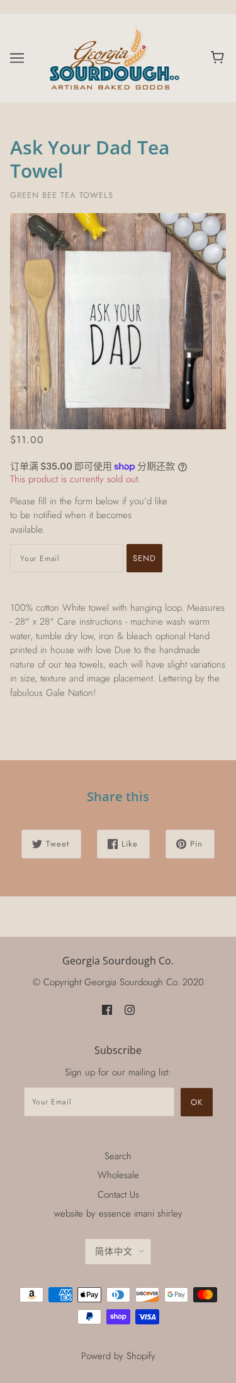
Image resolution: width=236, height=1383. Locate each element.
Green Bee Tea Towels (61, 195)
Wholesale (118, 1175)
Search (118, 1156)
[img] (107, 1009)
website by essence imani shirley (118, 1213)
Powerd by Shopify (118, 1356)
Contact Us (118, 1194)
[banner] (115, 57)
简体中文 (114, 1251)
